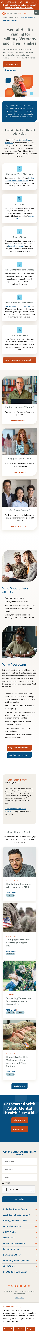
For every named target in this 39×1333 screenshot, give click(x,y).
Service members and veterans (18, 306)
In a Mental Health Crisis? (15, 1272)
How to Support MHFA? (14, 1243)
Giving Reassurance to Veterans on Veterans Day (18, 942)
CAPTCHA (6, 1183)
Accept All (8, 1329)
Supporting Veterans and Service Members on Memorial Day (19, 1001)
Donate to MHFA (11, 1249)
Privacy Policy (19, 1298)
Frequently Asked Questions (16, 1260)
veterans (9, 143)
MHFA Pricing (9, 1232)
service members (23, 140)
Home (5, 18)
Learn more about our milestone (19, 7)
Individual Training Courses (15, 1209)
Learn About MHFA (12, 1226)
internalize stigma (15, 246)
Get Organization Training (15, 1220)
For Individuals (14, 18)
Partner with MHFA (12, 1255)
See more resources (22, 114)
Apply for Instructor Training (16, 1215)
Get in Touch (9, 1266)
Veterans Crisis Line (17, 108)
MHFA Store (9, 1237)
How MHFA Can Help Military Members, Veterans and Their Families (17, 1062)
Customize (19, 1329)
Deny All (30, 1329)
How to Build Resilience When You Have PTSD (18, 886)
